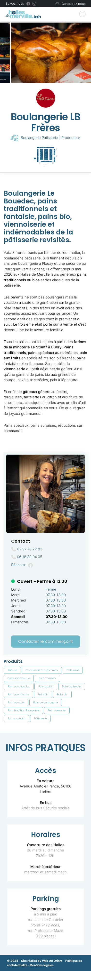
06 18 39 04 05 (29, 556)
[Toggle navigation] (82, 14)
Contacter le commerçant (45, 641)
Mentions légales (42, 965)
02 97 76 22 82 (29, 549)
